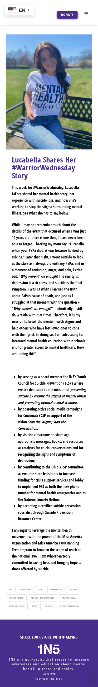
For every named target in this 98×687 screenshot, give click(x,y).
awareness (25, 589)
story (35, 606)
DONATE (67, 14)
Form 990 (49, 674)
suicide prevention (69, 606)
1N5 (11, 589)
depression (56, 589)
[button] (87, 13)
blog (40, 589)
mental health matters (42, 597)
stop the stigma (16, 606)
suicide (49, 606)
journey (73, 589)
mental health (16, 597)
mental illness (69, 597)
